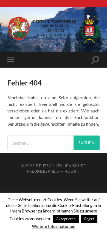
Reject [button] (89, 219)
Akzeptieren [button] (65, 219)
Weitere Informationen (53, 226)
